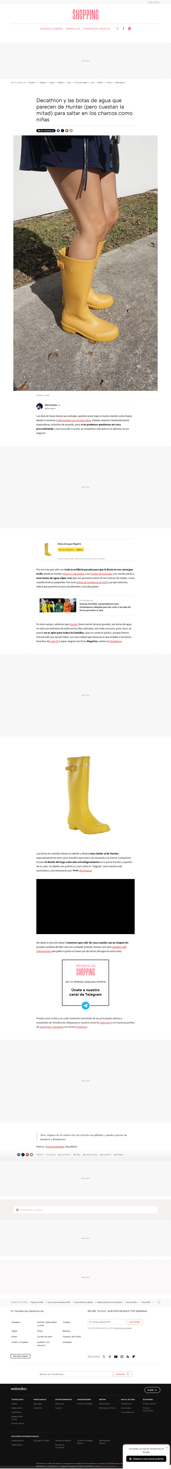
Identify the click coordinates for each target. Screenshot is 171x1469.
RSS (128, 1356)
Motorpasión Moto (107, 1408)
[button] (52, 405)
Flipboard (66, 130)
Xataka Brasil (16, 1445)
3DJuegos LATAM (41, 1440)
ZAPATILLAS (73, 28)
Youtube (116, 1356)
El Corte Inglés (81, 82)
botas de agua (91, 1154)
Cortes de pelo (44, 1336)
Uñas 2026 (146, 1302)
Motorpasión (104, 1403)
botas (77, 1154)
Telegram (129, 28)
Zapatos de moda (72, 1336)
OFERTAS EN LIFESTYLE (96, 28)
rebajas (43, 82)
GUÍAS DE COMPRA (51, 28)
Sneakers (16, 1322)
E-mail (71, 130)
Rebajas (119, 1154)
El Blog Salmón (149, 1403)
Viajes (14, 1331)
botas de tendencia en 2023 (92, 582)
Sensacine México (63, 1440)
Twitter (117, 28)
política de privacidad (122, 1328)
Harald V (32, 82)
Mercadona (120, 82)
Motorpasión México (104, 1441)
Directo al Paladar (85, 1403)
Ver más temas (20, 1356)
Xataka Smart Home (17, 1417)
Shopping (85, 14)
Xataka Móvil (17, 1408)
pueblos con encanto (43, 1344)
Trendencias (126, 1403)
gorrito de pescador (101, 573)
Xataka (14, 1403)
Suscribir (134, 1322)
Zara (69, 82)
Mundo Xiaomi (17, 1423)
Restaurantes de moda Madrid (109, 1302)
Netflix (100, 82)
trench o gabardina (73, 573)
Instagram (122, 1356)
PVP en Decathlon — (71, 550)
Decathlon (115, 641)
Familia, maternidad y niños (47, 1324)
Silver (40, 1331)
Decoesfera (126, 1408)
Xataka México (17, 1440)
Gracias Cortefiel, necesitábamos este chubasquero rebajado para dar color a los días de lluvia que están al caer (105, 607)
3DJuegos (37, 1403)
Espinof (58, 1408)
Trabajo (66, 1322)
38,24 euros (85, 870)
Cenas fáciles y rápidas (83, 1302)
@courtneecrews (54, 1146)
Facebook (123, 28)
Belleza (66, 1331)
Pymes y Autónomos (148, 1409)
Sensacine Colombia (59, 1446)
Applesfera (16, 1412)
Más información (107, 1466)
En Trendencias (86, 601)
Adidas (60, 82)
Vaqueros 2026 (37, 1302)
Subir (150, 1390)
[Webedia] (154, 2)
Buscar (120, 1374)
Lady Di (54, 641)
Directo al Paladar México (85, 1441)
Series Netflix (132, 1302)
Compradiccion (127, 1412)
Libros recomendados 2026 (58, 1302)
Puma (109, 82)
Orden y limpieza (19, 1342)
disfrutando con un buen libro (74, 420)
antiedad (67, 1342)
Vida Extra (37, 1408)
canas (51, 82)
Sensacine (59, 1403)
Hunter (74, 624)
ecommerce (65, 1154)
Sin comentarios (47, 131)
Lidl (92, 82)
